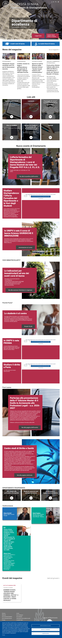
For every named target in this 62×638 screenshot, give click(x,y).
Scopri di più (28, 326)
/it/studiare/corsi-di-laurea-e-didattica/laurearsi (31, 116)
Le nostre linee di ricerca (46, 44)
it (51, 2)
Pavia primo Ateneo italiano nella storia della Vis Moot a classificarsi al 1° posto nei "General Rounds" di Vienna (53, 69)
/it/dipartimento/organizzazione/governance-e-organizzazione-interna (50, 498)
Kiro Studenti (19, 616)
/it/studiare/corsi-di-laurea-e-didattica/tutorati (50, 137)
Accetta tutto (45, 633)
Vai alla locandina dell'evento (28, 176)
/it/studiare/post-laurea (11, 137)
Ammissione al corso (25, 247)
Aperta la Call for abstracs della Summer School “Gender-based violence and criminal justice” (37, 68)
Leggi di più (38, 36)
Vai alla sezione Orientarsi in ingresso (20, 290)
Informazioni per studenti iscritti (23, 618)
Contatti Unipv (19, 620)
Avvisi (17, 613)
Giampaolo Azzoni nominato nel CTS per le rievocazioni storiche (8, 66)
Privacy (3, 620)
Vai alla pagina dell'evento (29, 427)
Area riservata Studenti (7, 616)
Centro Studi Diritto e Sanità (51, 35)
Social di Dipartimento (50, 618)
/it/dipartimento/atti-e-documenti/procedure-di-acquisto (11, 498)
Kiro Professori (19, 615)
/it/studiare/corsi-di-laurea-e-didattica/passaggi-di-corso (50, 116)
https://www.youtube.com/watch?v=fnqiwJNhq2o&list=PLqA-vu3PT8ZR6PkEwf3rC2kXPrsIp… (31, 137)
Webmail (4, 615)
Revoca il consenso (45, 629)
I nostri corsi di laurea (17, 44)
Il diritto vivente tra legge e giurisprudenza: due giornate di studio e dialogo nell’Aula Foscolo (23, 68)
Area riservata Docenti (7, 618)
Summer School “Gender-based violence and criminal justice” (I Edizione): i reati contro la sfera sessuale (10, 595)
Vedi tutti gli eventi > (53, 578)
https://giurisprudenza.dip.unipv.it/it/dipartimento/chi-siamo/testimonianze (16, 513)
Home (58, 1)
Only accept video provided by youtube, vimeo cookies (40, 196)
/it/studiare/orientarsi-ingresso (11, 116)
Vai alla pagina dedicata (24, 475)
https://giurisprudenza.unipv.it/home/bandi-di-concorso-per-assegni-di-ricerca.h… (31, 498)
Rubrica (3, 613)
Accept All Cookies (40, 198)
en (53, 2)
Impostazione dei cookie (45, 625)
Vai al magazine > (54, 50)
